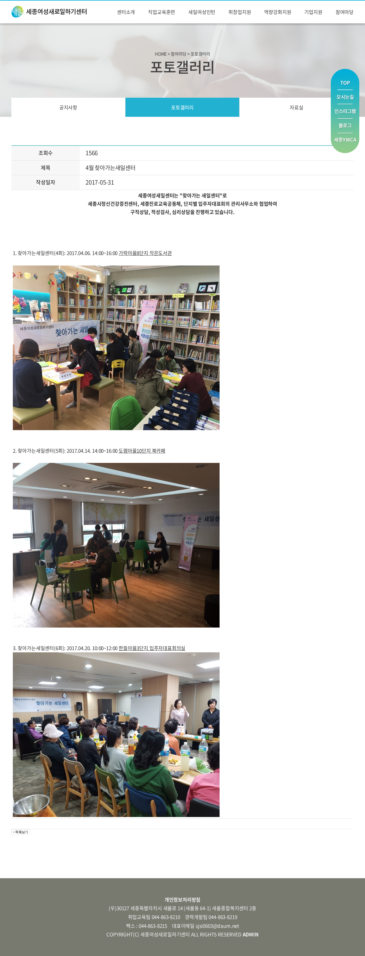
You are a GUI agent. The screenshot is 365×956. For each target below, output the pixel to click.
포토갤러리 (182, 107)
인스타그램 (345, 111)
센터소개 (126, 11)
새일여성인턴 (201, 11)
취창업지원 (239, 11)
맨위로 (345, 79)
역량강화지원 (277, 11)
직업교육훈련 (161, 11)
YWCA (345, 143)
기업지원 (313, 11)
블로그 (345, 126)
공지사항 (68, 107)
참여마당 (345, 11)
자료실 (296, 107)
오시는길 (345, 97)
